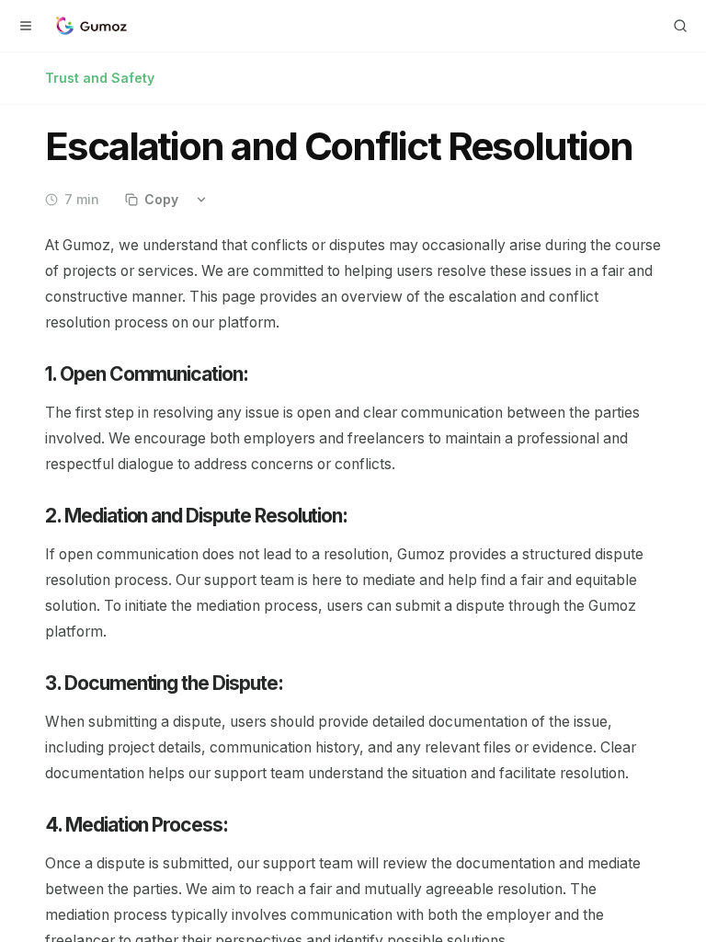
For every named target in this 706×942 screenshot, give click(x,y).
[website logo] (90, 25)
